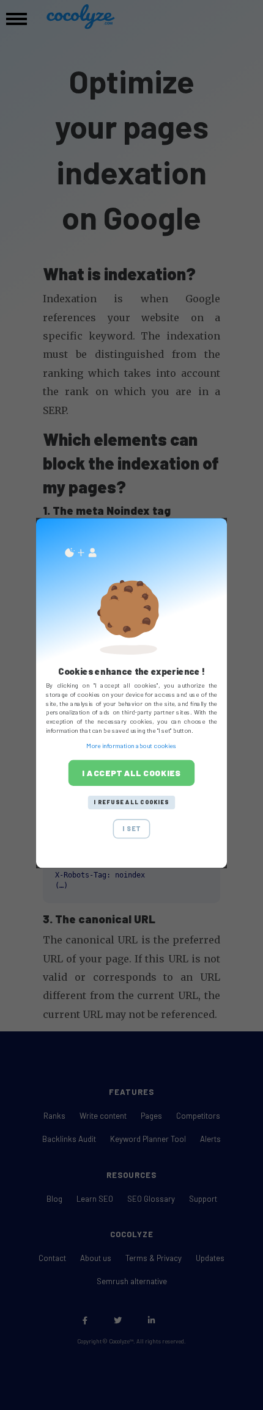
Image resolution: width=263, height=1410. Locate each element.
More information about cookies (131, 746)
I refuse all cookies (131, 802)
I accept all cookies (131, 772)
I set (131, 828)
